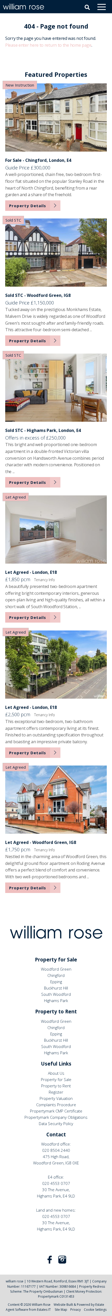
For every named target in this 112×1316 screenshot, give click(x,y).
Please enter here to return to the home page (48, 45)
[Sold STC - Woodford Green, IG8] (56, 252)
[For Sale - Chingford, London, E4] (56, 117)
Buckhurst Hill (56, 988)
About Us (56, 1073)
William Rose (41, 1304)
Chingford (56, 975)
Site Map (61, 1309)
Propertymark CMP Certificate (56, 1111)
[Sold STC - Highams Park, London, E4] (56, 388)
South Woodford (56, 994)
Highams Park (56, 1000)
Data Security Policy (56, 1123)
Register (56, 1092)
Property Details (27, 205)
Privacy (75, 1309)
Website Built (63, 1304)
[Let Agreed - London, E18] (56, 529)
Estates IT (44, 1309)
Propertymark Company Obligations (56, 1117)
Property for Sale (56, 1079)
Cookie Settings (95, 1309)
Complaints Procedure (56, 1104)
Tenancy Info (44, 579)
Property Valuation (56, 1098)
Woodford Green (56, 969)
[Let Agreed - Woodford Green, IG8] (56, 800)
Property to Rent (56, 1085)
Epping (56, 981)
